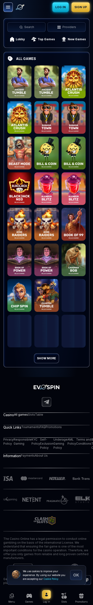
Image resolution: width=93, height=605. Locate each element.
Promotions (54, 427)
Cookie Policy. (51, 578)
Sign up (80, 7)
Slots (31, 414)
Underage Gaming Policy (60, 443)
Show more (46, 358)
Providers (69, 27)
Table (39, 414)
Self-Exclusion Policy (46, 443)
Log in (60, 7)
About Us (41, 455)
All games (21, 414)
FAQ (43, 427)
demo (19, 87)
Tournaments (30, 427)
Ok (76, 575)
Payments (28, 455)
